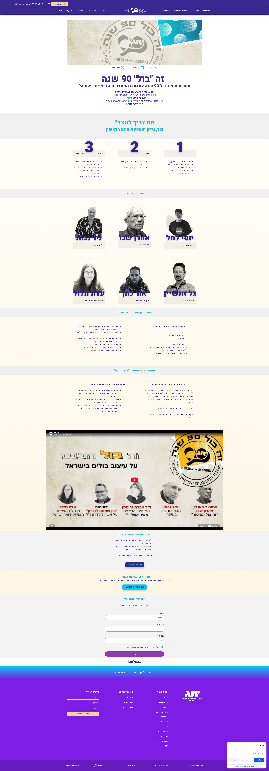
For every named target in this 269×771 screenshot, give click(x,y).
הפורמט (89, 164)
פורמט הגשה (182, 347)
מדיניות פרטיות (254, 766)
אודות (196, 10)
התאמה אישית (246, 760)
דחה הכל (233, 760)
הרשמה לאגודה (93, 10)
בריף (185, 344)
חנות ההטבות (163, 702)
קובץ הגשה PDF (140, 546)
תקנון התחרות (95, 350)
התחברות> (13, 4)
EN (60, 10)
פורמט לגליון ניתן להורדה (134, 167)
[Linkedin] (33, 4)
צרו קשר (69, 10)
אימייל (161, 624)
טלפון (161, 636)
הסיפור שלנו (128, 702)
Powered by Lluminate (241, 766)
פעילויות (79, 10)
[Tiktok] (116, 672)
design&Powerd (72, 765)
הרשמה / (20, 4)
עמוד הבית (207, 10)
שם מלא (160, 613)
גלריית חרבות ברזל (161, 736)
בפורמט (187, 173)
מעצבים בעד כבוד (180, 10)
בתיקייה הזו (163, 408)
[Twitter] (30, 4)
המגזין (105, 10)
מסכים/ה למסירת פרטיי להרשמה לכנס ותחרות (144, 647)
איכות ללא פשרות (126, 707)
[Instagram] (36, 4)
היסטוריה (166, 10)
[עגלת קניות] (49, 4)
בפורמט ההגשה (99, 338)
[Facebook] (42, 4)
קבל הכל (259, 760)
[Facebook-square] (128, 672)
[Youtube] (27, 4)
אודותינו (130, 697)
